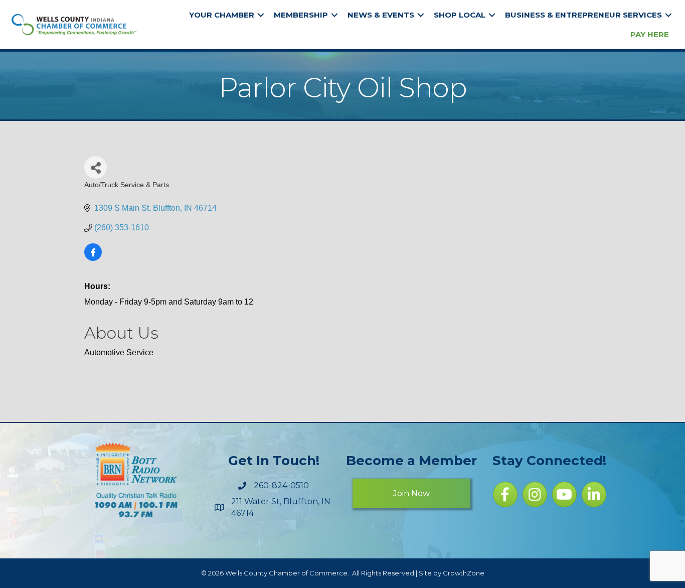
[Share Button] (95, 167)
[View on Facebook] (93, 258)
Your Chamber (221, 15)
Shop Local (459, 15)
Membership (301, 15)
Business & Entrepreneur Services (583, 15)
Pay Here (649, 34)
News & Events (381, 15)
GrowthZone (463, 573)
